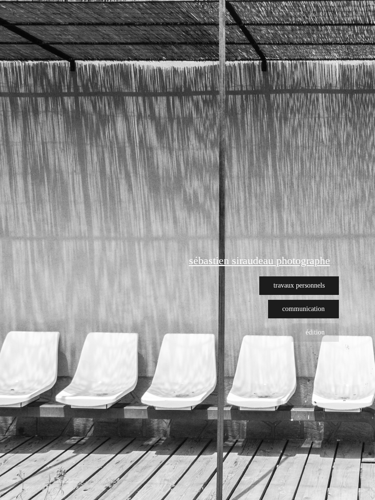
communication (303, 308)
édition (315, 332)
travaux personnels (299, 285)
